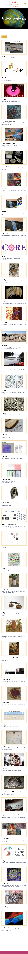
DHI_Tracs (4, 861)
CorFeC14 (4, 323)
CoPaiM (3, 211)
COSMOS (4, 368)
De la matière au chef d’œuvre (10, 657)
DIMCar (3, 906)
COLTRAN (4, 100)
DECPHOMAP (5, 680)
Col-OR (3, 77)
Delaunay (4, 768)
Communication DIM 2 (8, 143)
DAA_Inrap (4, 547)
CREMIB (4, 434)
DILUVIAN (4, 883)
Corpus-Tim (4, 345)
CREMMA (4, 457)
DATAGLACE (5, 589)
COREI (3, 279)
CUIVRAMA (5, 502)
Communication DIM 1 (8, 121)
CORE (3, 256)
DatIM (3, 612)
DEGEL (3, 725)
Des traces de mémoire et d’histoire (11, 791)
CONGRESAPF (5, 166)
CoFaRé (3, 56)
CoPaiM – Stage (6, 234)
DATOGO (4, 634)
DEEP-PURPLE (5, 702)
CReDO (3, 413)
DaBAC (3, 568)
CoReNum (4, 301)
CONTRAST (5, 189)
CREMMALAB (5, 479)
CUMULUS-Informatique (8, 524)
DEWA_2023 (5, 838)
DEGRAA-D (5, 746)
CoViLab (3, 390)
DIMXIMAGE (5, 927)
